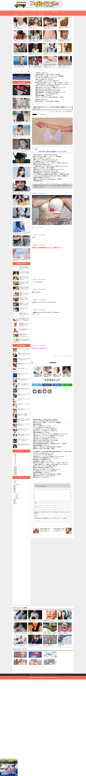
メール (36, 506)
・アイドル (17, 493)
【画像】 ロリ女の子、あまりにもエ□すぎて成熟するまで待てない (47, 85)
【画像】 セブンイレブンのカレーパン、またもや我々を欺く (44, 437)
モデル (63, 111)
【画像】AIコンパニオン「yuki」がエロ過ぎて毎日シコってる (46, 93)
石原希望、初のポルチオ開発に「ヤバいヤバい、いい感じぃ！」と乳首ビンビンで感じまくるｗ (52, 82)
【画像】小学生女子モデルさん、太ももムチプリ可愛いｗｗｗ (44, 475)
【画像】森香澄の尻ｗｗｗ (38, 180)
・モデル (16, 496)
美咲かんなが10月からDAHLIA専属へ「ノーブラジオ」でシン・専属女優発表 (49, 76)
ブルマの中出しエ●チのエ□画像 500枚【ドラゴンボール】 (46, 77)
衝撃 (69, 111)
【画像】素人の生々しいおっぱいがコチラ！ (41, 477)
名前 (35, 502)
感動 (14, 488)
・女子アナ (17, 498)
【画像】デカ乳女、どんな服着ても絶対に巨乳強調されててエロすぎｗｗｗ (23, 420)
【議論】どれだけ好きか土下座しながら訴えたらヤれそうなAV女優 (47, 90)
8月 (15, 455)
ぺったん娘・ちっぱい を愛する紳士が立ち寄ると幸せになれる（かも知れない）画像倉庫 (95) (50, 175)
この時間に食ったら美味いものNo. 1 (41, 72)
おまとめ (48, 11)
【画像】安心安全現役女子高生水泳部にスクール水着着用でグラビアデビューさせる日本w (49, 443)
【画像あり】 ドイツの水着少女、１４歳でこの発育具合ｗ (44, 167)
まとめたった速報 (41, 11)
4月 (15, 460)
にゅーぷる (63, 11)
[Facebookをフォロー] (39, 391)
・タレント (17, 494)
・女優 (16, 497)
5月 (15, 459)
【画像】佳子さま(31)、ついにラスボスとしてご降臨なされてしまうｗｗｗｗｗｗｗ (50, 87)
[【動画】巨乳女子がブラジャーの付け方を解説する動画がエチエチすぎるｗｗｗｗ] (57, 385)
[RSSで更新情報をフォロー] (49, 391)
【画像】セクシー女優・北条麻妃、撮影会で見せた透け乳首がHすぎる (46, 420)
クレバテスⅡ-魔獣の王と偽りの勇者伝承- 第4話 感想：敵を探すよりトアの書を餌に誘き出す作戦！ (51, 174)
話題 (71, 111)
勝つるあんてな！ (23, 11)
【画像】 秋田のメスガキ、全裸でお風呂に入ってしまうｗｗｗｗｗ (47, 89)
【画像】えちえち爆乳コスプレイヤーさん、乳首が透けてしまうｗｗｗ (23, 385)
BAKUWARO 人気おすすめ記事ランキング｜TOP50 (52, 151)
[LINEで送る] (42, 114)
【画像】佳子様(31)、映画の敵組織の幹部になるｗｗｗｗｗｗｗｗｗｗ (46, 457)
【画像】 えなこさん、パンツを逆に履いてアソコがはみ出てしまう (45, 430)
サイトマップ (43, 674)
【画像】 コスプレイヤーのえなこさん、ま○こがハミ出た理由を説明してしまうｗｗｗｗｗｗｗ (50, 433)
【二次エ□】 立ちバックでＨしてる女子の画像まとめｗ (43, 454)
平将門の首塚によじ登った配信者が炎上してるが (42, 459)
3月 (15, 461)
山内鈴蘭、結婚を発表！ (37, 424)
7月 (15, 456)
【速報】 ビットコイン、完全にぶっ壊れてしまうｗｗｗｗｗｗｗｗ (45, 159)
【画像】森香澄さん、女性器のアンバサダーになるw (42, 461)
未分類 (15, 489)
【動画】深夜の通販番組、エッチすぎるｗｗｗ (43, 95)
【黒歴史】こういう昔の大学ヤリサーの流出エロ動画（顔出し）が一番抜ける (49, 97)
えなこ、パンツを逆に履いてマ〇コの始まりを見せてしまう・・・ (45, 427)
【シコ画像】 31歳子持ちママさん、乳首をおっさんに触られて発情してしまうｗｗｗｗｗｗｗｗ (53, 84)
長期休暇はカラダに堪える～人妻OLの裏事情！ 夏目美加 (43, 448)
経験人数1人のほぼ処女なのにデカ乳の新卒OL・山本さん (43, 442)
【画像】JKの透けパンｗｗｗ (22, 368)
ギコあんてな (24, 14)
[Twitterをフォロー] (34, 391)
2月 (15, 463)
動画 (67, 111)
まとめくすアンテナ (32, 14)
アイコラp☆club (32, 11)
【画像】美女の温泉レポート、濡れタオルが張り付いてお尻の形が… (47, 74)
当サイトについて (37, 674)
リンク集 (48, 674)
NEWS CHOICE (41, 14)
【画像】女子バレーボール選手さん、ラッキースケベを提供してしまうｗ (46, 469)
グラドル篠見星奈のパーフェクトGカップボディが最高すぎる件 (47, 80)
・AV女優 (16, 484)
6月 (15, 458)
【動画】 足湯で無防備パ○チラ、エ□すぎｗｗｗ (41, 432)
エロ (61, 111)
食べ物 (15, 503)
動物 (14, 485)
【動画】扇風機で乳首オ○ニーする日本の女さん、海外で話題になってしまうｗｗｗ (50, 92)
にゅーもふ (16, 11)
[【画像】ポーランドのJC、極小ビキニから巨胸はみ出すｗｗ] (21, 90)
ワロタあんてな (16, 14)
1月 (15, 464)
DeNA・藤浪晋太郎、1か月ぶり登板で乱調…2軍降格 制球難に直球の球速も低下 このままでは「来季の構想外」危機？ (55, 451)
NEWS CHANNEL (55, 11)
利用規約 (31, 674)
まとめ (58, 111)
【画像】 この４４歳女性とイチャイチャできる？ (44, 79)
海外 (14, 490)
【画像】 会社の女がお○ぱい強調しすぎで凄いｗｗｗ (43, 164)
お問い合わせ (53, 674)
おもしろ (15, 480)
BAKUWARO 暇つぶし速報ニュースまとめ (41, 677)
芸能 (14, 492)
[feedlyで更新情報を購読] (44, 391)
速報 (14, 502)
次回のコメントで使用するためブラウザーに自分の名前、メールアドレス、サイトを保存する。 (52, 513)
